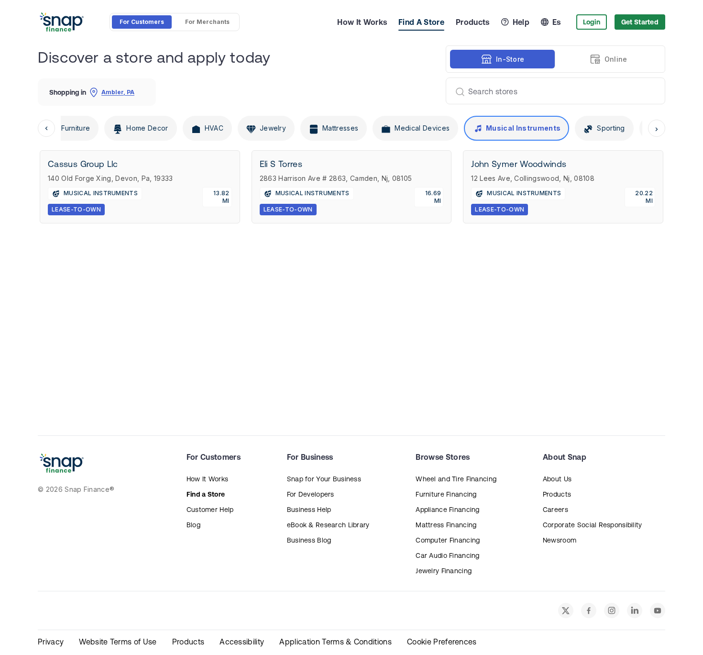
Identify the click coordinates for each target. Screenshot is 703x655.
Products (473, 22)
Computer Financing (448, 540)
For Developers (310, 494)
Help (521, 22)
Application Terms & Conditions (335, 641)
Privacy (51, 641)
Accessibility (242, 641)
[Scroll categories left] (46, 128)
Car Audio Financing (447, 555)
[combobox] (551, 90)
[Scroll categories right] (656, 128)
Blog (193, 525)
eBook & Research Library (328, 525)
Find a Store (206, 494)
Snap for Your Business (324, 479)
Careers (555, 509)
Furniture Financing (446, 494)
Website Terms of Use (117, 641)
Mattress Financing (446, 525)
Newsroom (559, 540)
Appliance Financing (447, 509)
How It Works (362, 22)
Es (556, 22)
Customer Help (210, 509)
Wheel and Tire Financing (456, 479)
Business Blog (309, 540)
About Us (557, 479)
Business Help (309, 509)
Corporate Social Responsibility (592, 525)
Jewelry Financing (444, 571)
